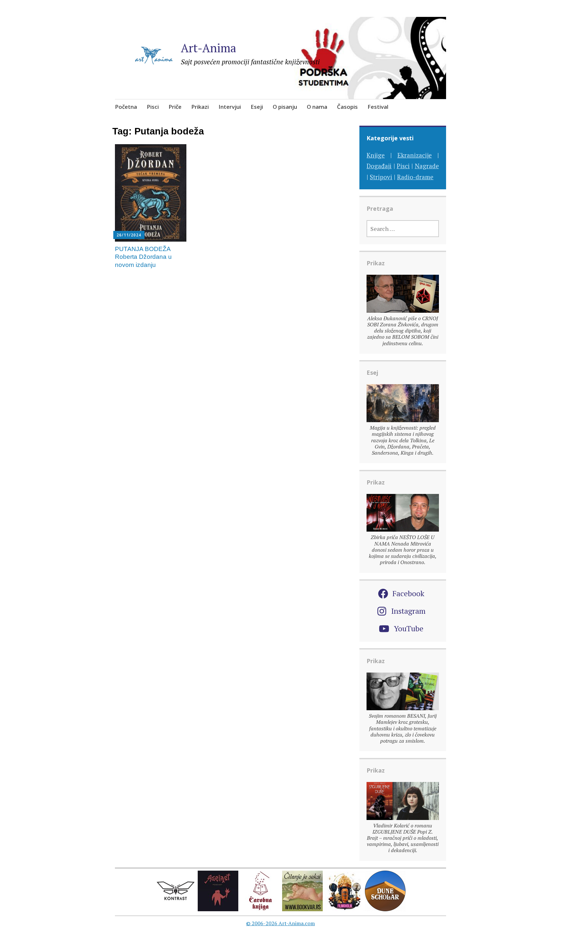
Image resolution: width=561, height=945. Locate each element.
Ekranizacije (414, 155)
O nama (317, 106)
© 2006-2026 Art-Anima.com (280, 923)
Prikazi (200, 106)
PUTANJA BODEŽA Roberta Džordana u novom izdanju (143, 257)
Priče (174, 106)
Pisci (153, 106)
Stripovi (381, 177)
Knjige (376, 155)
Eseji (257, 106)
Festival (378, 106)
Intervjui (229, 106)
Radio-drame (415, 177)
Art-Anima (208, 48)
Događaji (379, 166)
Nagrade (427, 166)
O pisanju (285, 106)
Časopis (347, 106)
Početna (126, 106)
